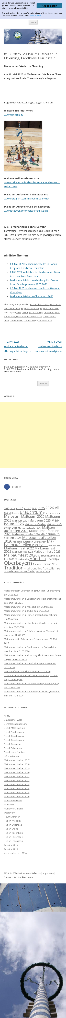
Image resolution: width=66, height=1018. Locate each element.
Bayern (15, 512)
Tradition (14, 568)
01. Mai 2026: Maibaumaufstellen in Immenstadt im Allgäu (48, 346)
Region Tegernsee (13, 836)
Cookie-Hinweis (25, 877)
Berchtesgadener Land (16, 723)
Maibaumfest (54, 545)
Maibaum (12, 516)
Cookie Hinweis (35, 15)
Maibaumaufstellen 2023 (31, 532)
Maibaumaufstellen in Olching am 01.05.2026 (26, 610)
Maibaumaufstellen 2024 (26, 534)
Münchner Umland (13, 808)
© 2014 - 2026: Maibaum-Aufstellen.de (22, 873)
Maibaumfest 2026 (21, 555)
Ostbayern (9, 812)
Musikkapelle (22, 559)
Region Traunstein (49, 308)
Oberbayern (16, 320)
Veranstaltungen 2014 (15, 853)
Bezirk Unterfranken (14, 752)
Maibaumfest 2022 (19, 548)
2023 (27, 508)
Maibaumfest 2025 (47, 551)
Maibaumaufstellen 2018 (16, 764)
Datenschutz (10, 877)
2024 (34, 508)
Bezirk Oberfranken (14, 740)
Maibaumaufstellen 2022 (16, 780)
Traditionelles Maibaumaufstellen (32, 570)
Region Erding (11, 828)
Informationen (11, 756)
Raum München (12, 816)
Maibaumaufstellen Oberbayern (29, 541)
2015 (6, 508)
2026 (18, 312)
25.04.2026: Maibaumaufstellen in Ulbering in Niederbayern (17, 346)
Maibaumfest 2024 (22, 551)
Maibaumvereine (13, 800)
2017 (12, 508)
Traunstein (29, 320)
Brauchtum (31, 512)
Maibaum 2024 (20, 520)
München (37, 558)
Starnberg (37, 564)
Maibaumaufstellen (35, 524)
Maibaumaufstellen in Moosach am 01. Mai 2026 (28, 606)
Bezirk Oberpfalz (12, 744)
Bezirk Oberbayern (39, 304)
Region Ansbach (12, 820)
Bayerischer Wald (13, 719)
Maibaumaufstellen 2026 (29, 316)
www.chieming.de (13, 114)
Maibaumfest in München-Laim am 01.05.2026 (27, 671)
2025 (41, 508)
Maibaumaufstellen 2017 (29, 528)
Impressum (48, 873)
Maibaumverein (47, 555)
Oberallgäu (53, 559)
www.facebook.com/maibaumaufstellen (26, 210)
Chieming (38, 312)
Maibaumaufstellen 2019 (16, 768)
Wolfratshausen (43, 571)
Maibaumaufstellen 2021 (16, 776)
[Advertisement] (33, 435)
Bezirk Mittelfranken (14, 727)
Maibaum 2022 (33, 516)
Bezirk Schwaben (13, 748)
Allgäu (7, 715)
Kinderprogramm (51, 513)
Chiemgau (27, 312)
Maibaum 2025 (40, 520)
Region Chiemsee (30, 308)
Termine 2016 (11, 848)
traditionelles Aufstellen (40, 568)
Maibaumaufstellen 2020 (16, 772)
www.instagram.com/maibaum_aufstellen (26, 198)
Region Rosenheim (13, 832)
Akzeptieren (49, 6)
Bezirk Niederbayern (14, 731)
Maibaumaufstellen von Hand (29, 543)
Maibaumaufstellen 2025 (16, 792)
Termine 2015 (50, 563)
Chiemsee (49, 312)
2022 (19, 508)
